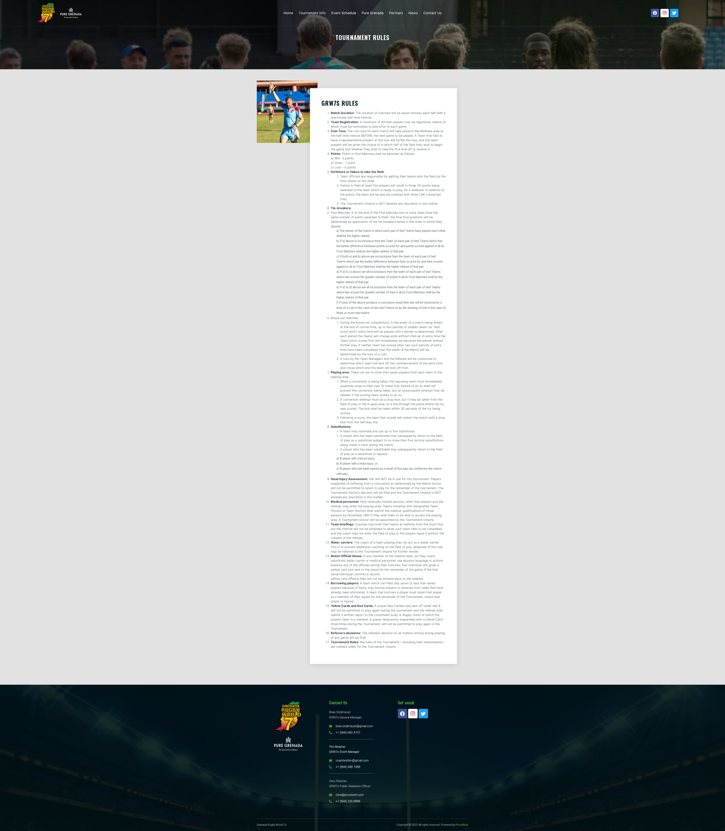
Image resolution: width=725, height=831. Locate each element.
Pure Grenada (372, 13)
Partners (396, 13)
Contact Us (432, 13)
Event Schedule (343, 13)
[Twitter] (674, 13)
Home (288, 13)
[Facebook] (655, 13)
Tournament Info (312, 13)
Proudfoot (462, 825)
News (413, 13)
